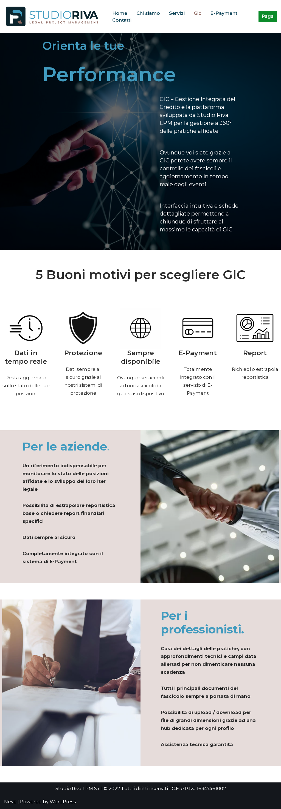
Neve (10, 801)
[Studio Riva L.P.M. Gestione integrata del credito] (53, 16)
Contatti (121, 20)
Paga (268, 16)
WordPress (63, 801)
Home (119, 13)
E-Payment (223, 13)
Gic (197, 13)
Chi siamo (148, 13)
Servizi (177, 13)
